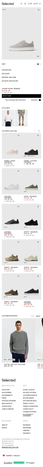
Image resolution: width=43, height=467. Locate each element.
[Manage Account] (25, 3)
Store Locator (28, 390)
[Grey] (38, 64)
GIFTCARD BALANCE (30, 401)
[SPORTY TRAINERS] (31, 217)
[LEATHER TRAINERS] (12, 181)
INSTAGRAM (27, 428)
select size (7, 96)
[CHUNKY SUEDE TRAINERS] (12, 146)
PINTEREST (27, 433)
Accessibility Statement (28, 415)
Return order (28, 398)
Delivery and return (10, 81)
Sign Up (4, 425)
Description (6, 70)
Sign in (4, 428)
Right (38, 316)
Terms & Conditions (30, 406)
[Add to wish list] (38, 10)
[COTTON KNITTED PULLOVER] (18, 340)
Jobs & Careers (8, 409)
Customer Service (30, 395)
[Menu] (39, 3)
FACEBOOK (26, 425)
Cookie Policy (28, 409)
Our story (6, 390)
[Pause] (39, 100)
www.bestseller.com (10, 447)
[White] (40, 64)
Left (32, 316)
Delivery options (29, 392)
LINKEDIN (26, 430)
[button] (12, 146)
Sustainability (7, 395)
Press (4, 398)
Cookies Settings (29, 412)
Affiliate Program (9, 401)
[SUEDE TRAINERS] (31, 181)
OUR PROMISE (6, 392)
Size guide (6, 74)
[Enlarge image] (21, 33)
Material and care (9, 77)
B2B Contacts (7, 403)
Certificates (6, 406)
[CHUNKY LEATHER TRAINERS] (31, 146)
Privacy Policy (28, 403)
